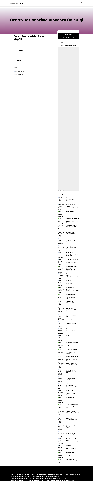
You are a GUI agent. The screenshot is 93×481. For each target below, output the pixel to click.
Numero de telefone (68, 37)
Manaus (33, 474)
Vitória (41, 478)
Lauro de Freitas (58, 474)
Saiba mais (68, 34)
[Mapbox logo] (61, 190)
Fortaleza (31, 476)
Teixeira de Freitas (75, 474)
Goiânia (63, 478)
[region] (68, 119)
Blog (82, 2)
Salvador (66, 474)
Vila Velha (36, 478)
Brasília (60, 476)
